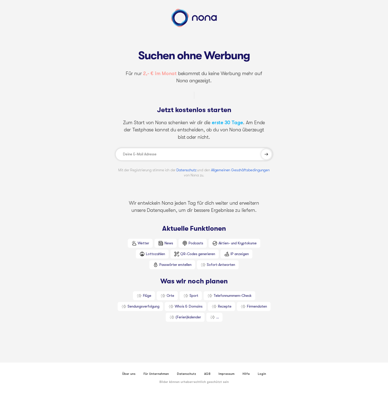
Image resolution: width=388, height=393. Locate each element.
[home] (194, 18)
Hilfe (246, 374)
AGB (207, 374)
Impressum (226, 374)
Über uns (128, 374)
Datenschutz (186, 170)
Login (262, 374)
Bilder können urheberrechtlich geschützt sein (194, 382)
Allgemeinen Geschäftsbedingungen (240, 170)
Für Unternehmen (156, 374)
